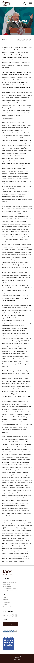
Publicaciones (6, 602)
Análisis (5, 604)
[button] (24, 3)
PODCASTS (6, 620)
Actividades (6, 600)
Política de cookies (17, 659)
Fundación (5, 597)
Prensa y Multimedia (8, 607)
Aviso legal (17, 657)
